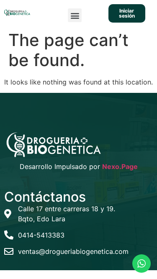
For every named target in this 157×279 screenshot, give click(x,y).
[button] (75, 15)
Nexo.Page (120, 166)
